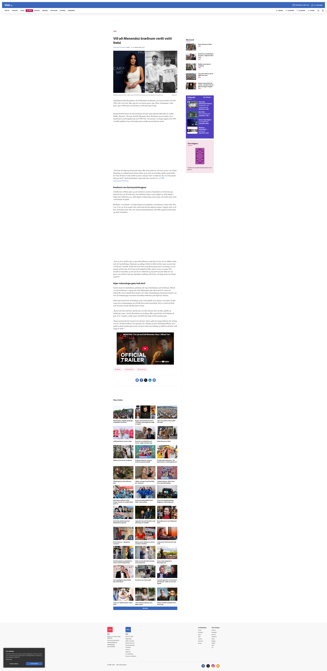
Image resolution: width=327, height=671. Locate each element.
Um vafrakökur (129, 654)
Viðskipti (200, 632)
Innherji (214, 630)
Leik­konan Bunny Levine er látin (122, 441)
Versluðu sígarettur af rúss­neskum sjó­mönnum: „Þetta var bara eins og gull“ (167, 582)
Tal (212, 647)
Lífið (199, 636)
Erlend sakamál (129, 369)
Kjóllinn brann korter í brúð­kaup (122, 460)
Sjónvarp (200, 641)
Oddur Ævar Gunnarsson (119, 47)
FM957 (213, 643)
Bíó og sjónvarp (142, 369)
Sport (199, 634)
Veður (213, 639)
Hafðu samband (130, 641)
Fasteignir (214, 632)
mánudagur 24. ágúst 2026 (302, 5)
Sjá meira (145, 608)
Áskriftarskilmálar (130, 645)
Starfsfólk (128, 647)
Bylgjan (214, 641)
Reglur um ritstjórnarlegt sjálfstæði (113, 637)
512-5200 (130, 636)
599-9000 (112, 646)
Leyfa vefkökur (34, 663)
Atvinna (214, 634)
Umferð (128, 649)
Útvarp (200, 643)
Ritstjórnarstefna (130, 643)
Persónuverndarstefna (113, 640)
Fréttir (199, 630)
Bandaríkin (118, 369)
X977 (213, 645)
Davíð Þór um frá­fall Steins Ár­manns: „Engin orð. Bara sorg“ (205, 55)
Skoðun (200, 639)
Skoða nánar (9, 659)
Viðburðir (214, 636)
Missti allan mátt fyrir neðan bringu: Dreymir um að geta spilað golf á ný (123, 502)
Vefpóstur (128, 652)
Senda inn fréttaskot (131, 656)
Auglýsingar (129, 639)
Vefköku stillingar (14, 663)
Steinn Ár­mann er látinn (164, 441)
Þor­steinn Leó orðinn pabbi (143, 580)
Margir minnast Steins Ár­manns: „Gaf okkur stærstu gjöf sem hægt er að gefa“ (144, 422)
